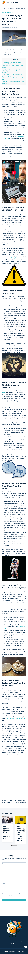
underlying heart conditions (17, 258)
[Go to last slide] (4, 830)
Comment (5, 864)
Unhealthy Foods (9, 12)
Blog (15, 942)
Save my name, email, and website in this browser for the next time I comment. (13, 894)
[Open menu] (24, 2)
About (21, 942)
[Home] (2, 8)
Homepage (8, 942)
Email (4, 890)
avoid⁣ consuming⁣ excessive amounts (15, 719)
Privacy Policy (20, 951)
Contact (14, 943)
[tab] (11, 845)
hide (16, 59)
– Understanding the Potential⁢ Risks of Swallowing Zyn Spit (11, 63)
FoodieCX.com (6, 27)
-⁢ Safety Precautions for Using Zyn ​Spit (11, 69)
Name (4, 883)
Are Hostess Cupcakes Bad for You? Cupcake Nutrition (6, 832)
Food (3, 12)
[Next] (24, 830)
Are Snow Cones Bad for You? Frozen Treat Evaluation (7, 801)
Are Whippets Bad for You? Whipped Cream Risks (20, 801)
